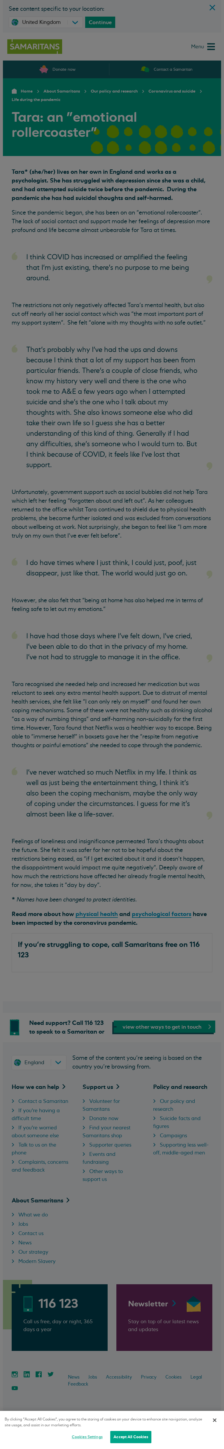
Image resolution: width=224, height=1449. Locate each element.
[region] (112, 1430)
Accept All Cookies (130, 1436)
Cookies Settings (87, 1436)
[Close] (214, 1420)
